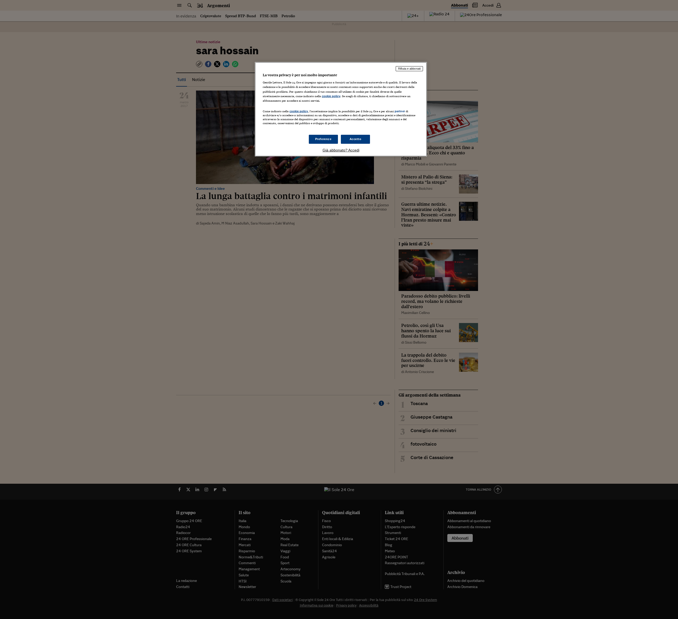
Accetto (356, 139)
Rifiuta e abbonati (409, 68)
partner (400, 111)
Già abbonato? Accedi (341, 150)
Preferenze (323, 139)
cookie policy (331, 96)
